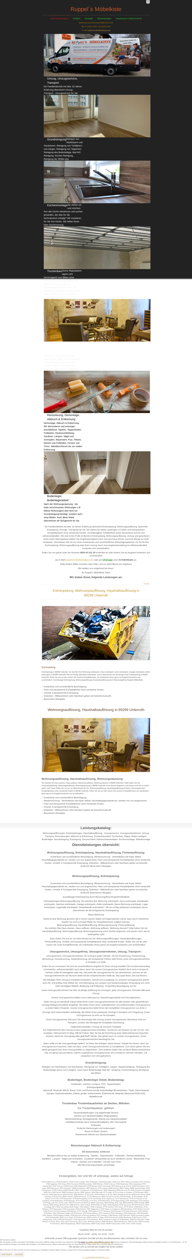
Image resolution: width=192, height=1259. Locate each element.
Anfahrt (76, 18)
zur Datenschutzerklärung (91, 1258)
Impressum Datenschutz (129, 18)
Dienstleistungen (59, 18)
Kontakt (89, 18)
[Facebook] (148, 2)
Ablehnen (19, 1254)
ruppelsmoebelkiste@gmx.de (98, 30)
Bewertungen (104, 18)
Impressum (106, 1258)
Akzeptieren (6, 1254)
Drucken (147, 584)
